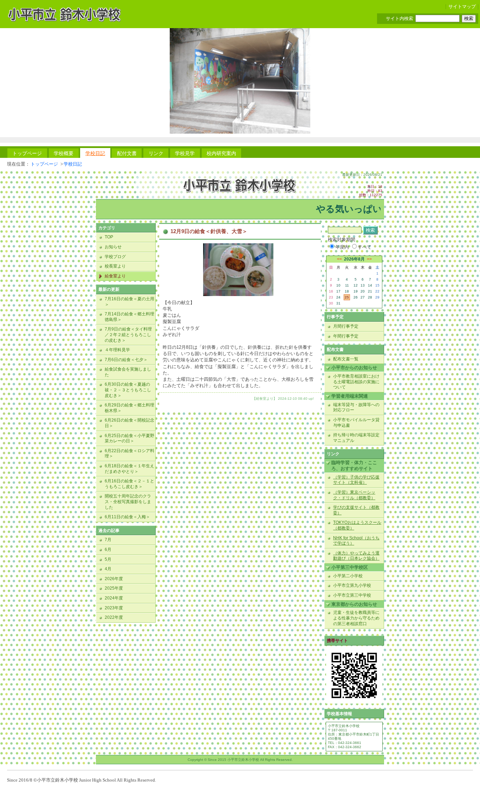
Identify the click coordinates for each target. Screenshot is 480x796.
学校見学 (185, 153)
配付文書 (127, 153)
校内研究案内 (221, 153)
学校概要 (63, 153)
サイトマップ (462, 6)
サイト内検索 (399, 18)
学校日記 (95, 153)
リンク (156, 153)
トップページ (27, 153)
